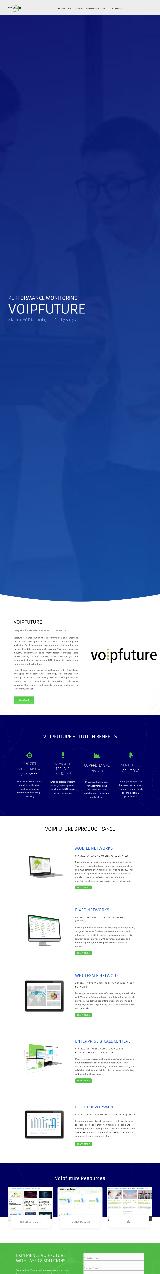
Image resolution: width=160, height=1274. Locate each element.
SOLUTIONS (74, 9)
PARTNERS (91, 9)
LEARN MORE (83, 888)
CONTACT (117, 9)
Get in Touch (24, 700)
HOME (61, 9)
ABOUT (106, 9)
